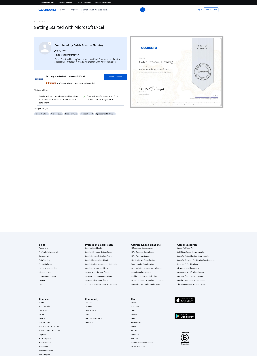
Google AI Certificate (93, 248)
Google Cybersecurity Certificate (98, 252)
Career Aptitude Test (185, 248)
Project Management (47, 276)
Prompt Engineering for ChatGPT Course (147, 280)
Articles (134, 330)
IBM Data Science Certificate (96, 280)
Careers (42, 314)
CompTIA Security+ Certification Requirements (196, 260)
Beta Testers (90, 310)
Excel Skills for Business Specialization (146, 268)
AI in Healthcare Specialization (143, 260)
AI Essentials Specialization (142, 248)
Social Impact (44, 354)
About (41, 302)
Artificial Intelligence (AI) (48, 252)
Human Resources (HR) (48, 268)
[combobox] (108, 10)
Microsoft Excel (45, 272)
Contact (134, 326)
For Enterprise (45, 338)
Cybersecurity (44, 256)
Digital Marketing (45, 264)
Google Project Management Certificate (101, 264)
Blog (87, 314)
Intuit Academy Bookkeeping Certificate (101, 284)
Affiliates (134, 338)
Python (42, 280)
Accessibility (136, 322)
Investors (135, 306)
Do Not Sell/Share (138, 346)
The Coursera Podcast (94, 318)
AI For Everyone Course (140, 256)
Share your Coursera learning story (191, 284)
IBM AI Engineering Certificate (97, 272)
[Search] (142, 9)
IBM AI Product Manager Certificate (99, 276)
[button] (74, 9)
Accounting (43, 248)
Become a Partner (46, 350)
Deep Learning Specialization (142, 264)
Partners (88, 306)
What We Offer (45, 306)
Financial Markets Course (141, 272)
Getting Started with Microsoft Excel (98, 61)
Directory (135, 334)
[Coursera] (47, 10)
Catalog (42, 318)
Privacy (134, 314)
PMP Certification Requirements (190, 276)
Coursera (49, 80)
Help (133, 318)
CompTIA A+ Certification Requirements (193, 256)
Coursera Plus (44, 322)
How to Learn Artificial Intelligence (190, 272)
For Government (45, 342)
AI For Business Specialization (143, 252)
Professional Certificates (49, 326)
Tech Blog (89, 322)
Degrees (42, 334)
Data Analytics (44, 260)
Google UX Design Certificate (96, 268)
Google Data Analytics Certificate (98, 256)
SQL (40, 284)
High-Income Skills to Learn (188, 268)
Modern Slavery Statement (142, 342)
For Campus (44, 346)
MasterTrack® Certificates (49, 330)
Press (133, 302)
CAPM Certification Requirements (190, 252)
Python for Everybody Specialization (145, 284)
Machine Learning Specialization (144, 276)
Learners (88, 302)
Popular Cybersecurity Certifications (191, 280)
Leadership (43, 310)
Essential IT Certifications (187, 264)
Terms (133, 310)
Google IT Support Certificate (97, 260)
